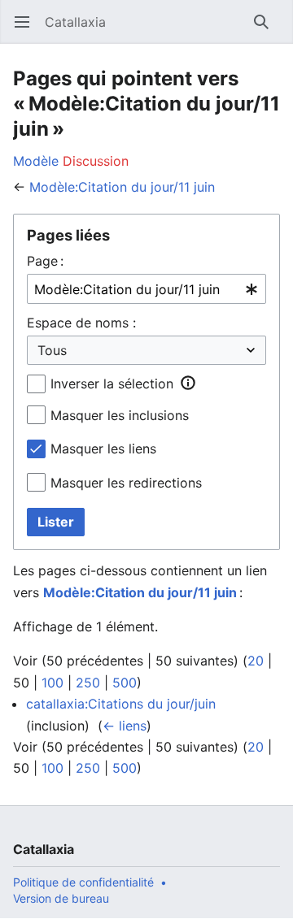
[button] (188, 383)
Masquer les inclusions (119, 415)
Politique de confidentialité (83, 882)
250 (88, 682)
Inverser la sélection (111, 383)
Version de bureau (61, 898)
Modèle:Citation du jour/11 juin (122, 187)
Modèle (36, 161)
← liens (124, 725)
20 (255, 660)
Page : (45, 261)
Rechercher (266, 30)
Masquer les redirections (126, 483)
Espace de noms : (81, 322)
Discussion (96, 161)
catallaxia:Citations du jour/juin (121, 704)
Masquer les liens (103, 448)
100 (52, 682)
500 (124, 682)
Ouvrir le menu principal (27, 30)
